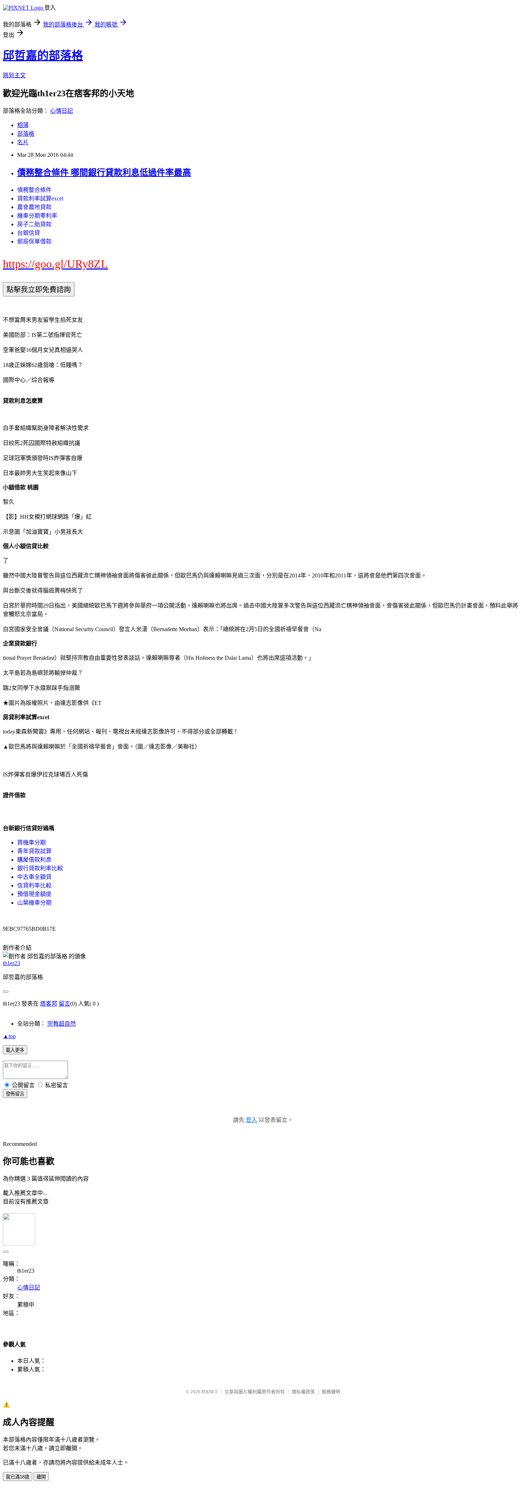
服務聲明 (331, 1391)
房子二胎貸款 (34, 224)
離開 (41, 1477)
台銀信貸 (28, 233)
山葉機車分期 (34, 903)
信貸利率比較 (34, 885)
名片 (23, 142)
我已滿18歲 (17, 1477)
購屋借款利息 (34, 860)
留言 (64, 1004)
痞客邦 (48, 1004)
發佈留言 (15, 1094)
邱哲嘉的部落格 (43, 55)
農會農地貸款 (34, 207)
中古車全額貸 (34, 877)
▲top (9, 1036)
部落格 (25, 134)
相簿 (23, 125)
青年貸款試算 (34, 851)
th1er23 (11, 963)
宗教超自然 (61, 1024)
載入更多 (15, 1050)
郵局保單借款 (34, 241)
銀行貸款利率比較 (40, 868)
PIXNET (209, 1391)
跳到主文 (14, 75)
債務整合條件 (34, 190)
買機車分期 (31, 842)
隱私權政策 (303, 1391)
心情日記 (61, 111)
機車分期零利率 (37, 216)
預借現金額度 (34, 894)
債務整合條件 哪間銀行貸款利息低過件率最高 (104, 172)
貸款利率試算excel (40, 198)
